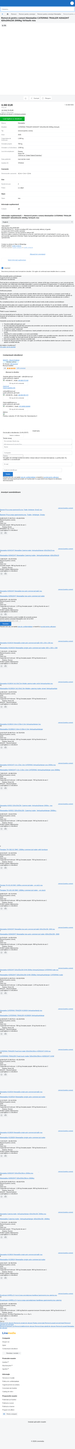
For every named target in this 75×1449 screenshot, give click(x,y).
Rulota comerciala (39, 1323)
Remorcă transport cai (7, 1326)
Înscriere (5, 624)
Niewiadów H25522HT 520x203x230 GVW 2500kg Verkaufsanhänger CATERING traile (31, 975)
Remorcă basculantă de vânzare (45, 1326)
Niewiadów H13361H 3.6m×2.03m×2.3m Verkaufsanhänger (21, 729)
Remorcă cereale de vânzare (23, 1323)
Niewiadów (21, 123)
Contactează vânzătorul (9, 1348)
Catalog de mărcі (7, 1391)
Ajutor (4, 1345)
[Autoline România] (12, 3)
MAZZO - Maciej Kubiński (11, 360)
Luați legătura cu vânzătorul (12, 119)
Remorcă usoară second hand (54, 1323)
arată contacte (16, 246)
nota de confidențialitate (28, 477)
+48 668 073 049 (23, 380)
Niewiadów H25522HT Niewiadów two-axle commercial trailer (22, 596)
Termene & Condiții (8, 1378)
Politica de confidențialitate (10, 1381)
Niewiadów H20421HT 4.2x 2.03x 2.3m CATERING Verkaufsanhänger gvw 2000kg (30, 770)
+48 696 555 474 (23, 395)
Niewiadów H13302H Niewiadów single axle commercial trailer (22, 1137)
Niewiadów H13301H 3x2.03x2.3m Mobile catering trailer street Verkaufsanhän (28, 688)
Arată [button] (16, 380)
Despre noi (5, 1342)
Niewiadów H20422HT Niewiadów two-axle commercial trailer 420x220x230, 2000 (29, 934)
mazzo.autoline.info (9, 388)
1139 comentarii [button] (21, 368)
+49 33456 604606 (24, 406)
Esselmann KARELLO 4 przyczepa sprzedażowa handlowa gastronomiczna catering (30, 1300)
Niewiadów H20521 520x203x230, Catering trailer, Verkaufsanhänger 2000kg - (28, 810)
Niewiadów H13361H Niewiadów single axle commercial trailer (22, 1260)
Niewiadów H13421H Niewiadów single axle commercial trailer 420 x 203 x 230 (28, 648)
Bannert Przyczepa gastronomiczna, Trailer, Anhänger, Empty (22, 515)
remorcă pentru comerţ (25, 131)
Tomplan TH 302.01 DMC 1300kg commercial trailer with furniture (24, 850)
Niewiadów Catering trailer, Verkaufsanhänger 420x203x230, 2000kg (25, 1219)
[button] (72, 3)
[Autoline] (7, 14)
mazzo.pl (6, 386)
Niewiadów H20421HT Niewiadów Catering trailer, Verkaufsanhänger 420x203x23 (29, 555)
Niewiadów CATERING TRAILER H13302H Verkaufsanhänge (22, 1015)
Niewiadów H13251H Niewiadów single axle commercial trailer (22, 1097)
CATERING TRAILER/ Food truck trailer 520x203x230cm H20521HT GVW (27, 1056)
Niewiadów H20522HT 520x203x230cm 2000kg (17, 1178)
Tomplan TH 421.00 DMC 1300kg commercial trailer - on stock (23, 890)
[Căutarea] (72, 9)
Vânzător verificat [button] (11, 362)
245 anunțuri (14, 364)
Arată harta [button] (36, 431)
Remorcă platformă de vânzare (25, 1326)
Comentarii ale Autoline (9, 1388)
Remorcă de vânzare (7, 1323)
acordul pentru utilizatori (51, 477)
